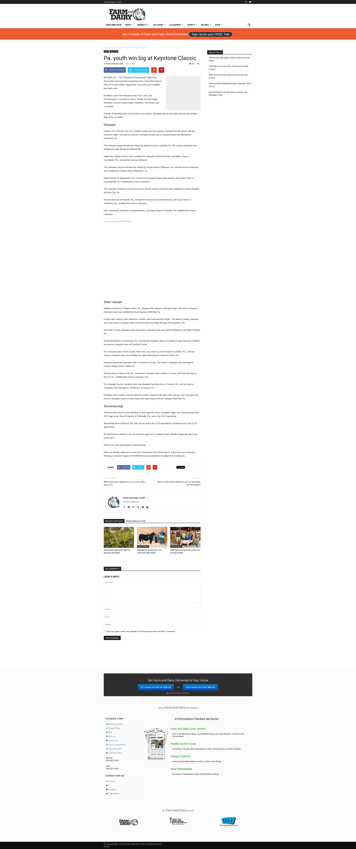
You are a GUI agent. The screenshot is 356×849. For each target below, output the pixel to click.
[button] (249, 25)
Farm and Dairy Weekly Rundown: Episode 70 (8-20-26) (230, 85)
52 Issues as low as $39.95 (156, 687)
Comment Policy (115, 753)
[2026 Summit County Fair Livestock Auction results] (185, 537)
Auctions (158, 24)
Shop (217, 24)
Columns (108, 546)
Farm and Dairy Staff (114, 64)
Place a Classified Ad (116, 745)
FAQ (109, 732)
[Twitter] (250, 2)
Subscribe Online (115, 749)
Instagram (111, 790)
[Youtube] (148, 507)
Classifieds (175, 24)
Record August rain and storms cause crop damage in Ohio (228, 93)
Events (191, 24)
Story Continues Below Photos (117, 221)
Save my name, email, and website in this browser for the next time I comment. (140, 631)
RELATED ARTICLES (114, 521)
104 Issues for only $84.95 (200, 687)
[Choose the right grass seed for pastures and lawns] (119, 537)
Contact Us (112, 741)
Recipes (205, 24)
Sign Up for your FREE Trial (210, 34)
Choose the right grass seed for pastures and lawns (229, 59)
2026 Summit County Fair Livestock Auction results (228, 76)
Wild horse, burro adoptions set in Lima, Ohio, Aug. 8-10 (124, 483)
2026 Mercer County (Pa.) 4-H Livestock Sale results (228, 67)
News (128, 24)
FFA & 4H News (143, 546)
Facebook (111, 781)
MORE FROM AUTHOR (135, 521)
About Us (111, 736)
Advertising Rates (115, 724)
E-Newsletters (114, 794)
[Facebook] (246, 2)
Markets (142, 24)
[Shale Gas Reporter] (178, 824)
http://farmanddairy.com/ (131, 502)
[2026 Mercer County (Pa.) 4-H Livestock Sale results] (152, 537)
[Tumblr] (139, 507)
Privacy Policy (114, 728)
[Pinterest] (134, 507)
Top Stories (113, 51)
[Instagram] (130, 507)
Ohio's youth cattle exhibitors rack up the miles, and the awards (179, 483)
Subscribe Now (114, 24)
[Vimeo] (143, 507)
